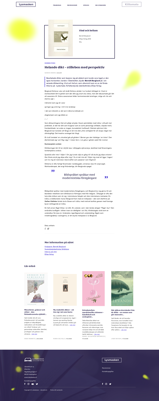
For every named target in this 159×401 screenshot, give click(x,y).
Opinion (86, 5)
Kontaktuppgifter (30, 381)
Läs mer (34, 334)
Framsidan (57, 5)
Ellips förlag (49, 254)
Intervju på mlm (51, 251)
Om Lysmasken (100, 5)
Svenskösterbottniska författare (57, 249)
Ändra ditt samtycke (56, 390)
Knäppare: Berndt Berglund (55, 246)
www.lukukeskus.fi (30, 377)
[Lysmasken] (26, 6)
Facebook (46, 229)
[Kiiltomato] (131, 6)
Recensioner (72, 5)
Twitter (48, 229)
